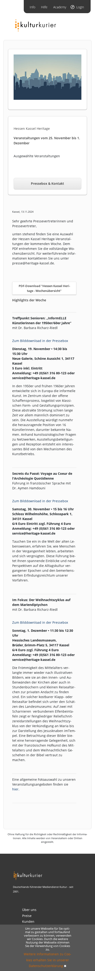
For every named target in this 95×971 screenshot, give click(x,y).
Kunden (28, 921)
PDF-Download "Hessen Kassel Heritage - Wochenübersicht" (44, 288)
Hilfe (44, 7)
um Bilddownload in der (32, 341)
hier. (15, 789)
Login (80, 7)
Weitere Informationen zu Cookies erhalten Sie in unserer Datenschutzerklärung (47, 960)
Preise (27, 916)
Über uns (29, 909)
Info (32, 7)
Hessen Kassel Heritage (32, 128)
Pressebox (60, 341)
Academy (59, 7)
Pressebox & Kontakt (47, 183)
